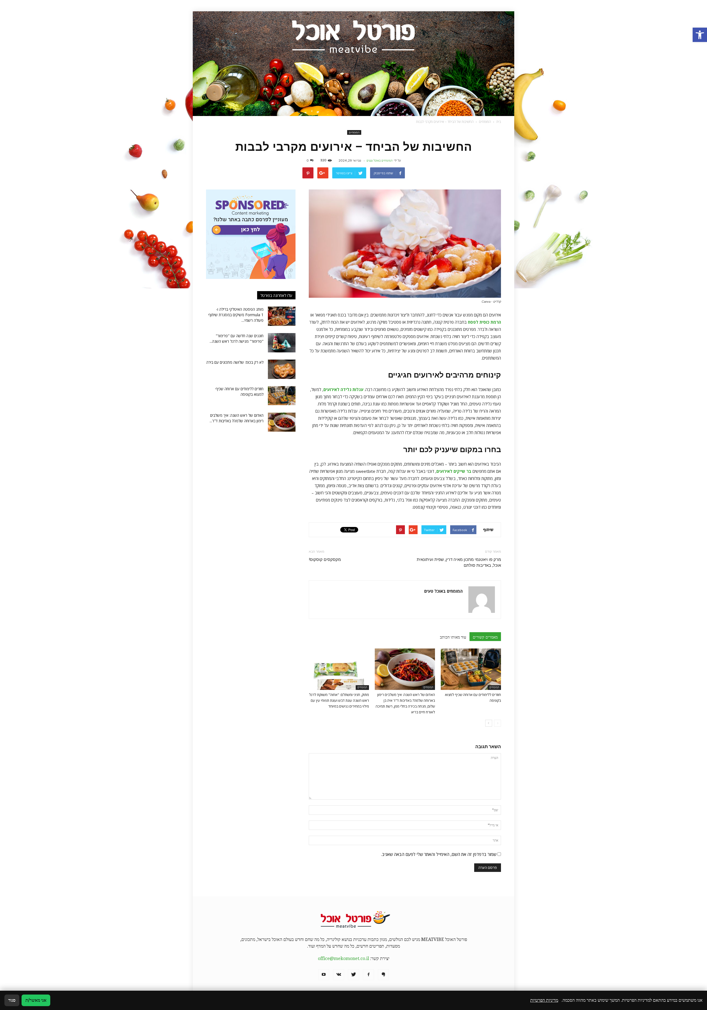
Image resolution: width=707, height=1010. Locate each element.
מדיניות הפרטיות (544, 1000)
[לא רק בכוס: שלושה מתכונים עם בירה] (282, 369)
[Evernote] (383, 974)
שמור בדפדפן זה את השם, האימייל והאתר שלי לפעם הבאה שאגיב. (438, 854)
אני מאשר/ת (35, 1000)
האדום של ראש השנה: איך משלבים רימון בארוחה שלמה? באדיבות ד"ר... (236, 418)
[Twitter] (353, 974)
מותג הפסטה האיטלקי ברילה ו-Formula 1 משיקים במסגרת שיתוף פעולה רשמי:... (235, 315)
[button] (700, 35)
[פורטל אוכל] (353, 63)
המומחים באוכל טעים (379, 160)
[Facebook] (368, 974)
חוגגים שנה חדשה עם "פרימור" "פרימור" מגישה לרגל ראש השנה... (236, 338)
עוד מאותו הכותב (453, 637)
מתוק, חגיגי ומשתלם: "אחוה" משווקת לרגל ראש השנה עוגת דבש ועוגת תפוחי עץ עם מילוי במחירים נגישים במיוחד (339, 700)
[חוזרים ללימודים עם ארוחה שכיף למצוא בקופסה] (471, 669)
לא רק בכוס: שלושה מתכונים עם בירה (234, 362)
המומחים (354, 132)
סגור (11, 1000)
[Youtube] (323, 974)
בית (498, 121)
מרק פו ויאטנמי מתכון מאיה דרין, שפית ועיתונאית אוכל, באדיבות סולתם (459, 562)
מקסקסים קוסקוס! (325, 559)
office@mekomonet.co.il (343, 958)
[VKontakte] (338, 974)
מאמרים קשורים (485, 637)
